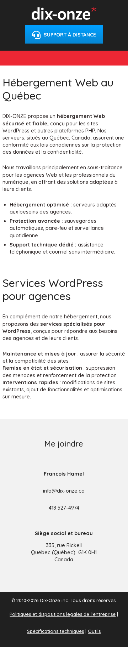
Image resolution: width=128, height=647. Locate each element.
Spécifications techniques (55, 631)
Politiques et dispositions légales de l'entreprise (63, 614)
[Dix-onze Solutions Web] (64, 17)
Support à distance (69, 35)
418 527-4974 (64, 508)
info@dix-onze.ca (64, 491)
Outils (94, 631)
